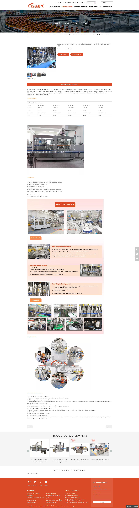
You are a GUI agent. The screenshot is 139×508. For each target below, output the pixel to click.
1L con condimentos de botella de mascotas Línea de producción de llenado (39, 461)
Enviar (102, 502)
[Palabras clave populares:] (95, 3)
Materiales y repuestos (51, 502)
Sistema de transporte (51, 493)
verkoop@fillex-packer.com (74, 497)
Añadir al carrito (76, 54)
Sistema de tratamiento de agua (53, 499)
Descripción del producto (69, 84)
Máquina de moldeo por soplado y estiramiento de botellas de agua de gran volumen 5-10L (99, 461)
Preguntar (64, 54)
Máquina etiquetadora (32, 502)
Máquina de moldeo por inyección (54, 500)
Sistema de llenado (31, 500)
